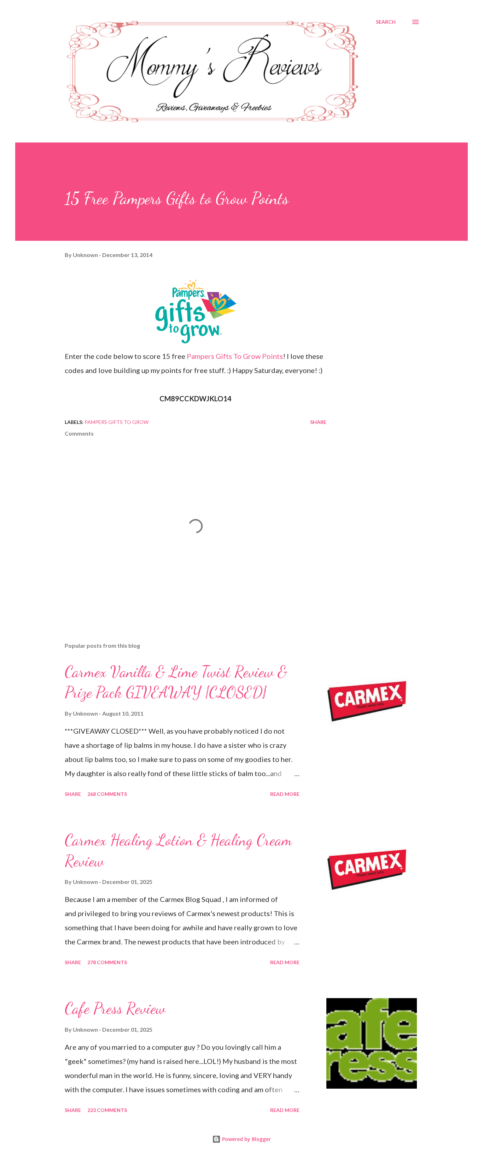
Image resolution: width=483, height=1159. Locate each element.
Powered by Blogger (246, 1139)
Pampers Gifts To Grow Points (235, 356)
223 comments (107, 1110)
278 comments (107, 962)
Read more (284, 794)
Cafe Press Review (115, 1008)
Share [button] (318, 422)
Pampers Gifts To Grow (117, 422)
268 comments (107, 794)
